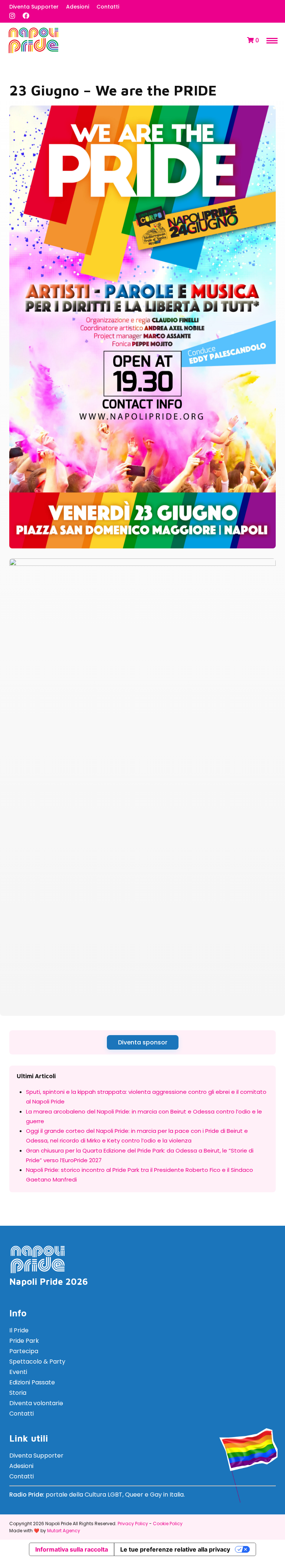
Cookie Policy (168, 1523)
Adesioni (77, 6)
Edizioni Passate (32, 1382)
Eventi (18, 1372)
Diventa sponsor (142, 1042)
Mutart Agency (63, 1530)
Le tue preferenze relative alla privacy (175, 1549)
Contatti (107, 6)
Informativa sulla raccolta (71, 1549)
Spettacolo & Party (37, 1361)
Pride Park (24, 1340)
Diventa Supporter (34, 6)
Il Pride (19, 1330)
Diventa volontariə (36, 1403)
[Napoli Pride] (33, 52)
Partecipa (23, 1351)
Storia (17, 1392)
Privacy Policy (133, 1523)
